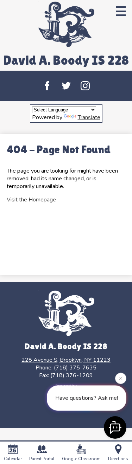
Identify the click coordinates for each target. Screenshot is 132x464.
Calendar (13, 459)
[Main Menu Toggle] (120, 11)
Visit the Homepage (31, 200)
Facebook (47, 85)
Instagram (85, 85)
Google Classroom (81, 459)
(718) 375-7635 (75, 368)
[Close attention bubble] (120, 378)
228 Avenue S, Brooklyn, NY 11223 (66, 360)
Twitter (66, 85)
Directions (118, 459)
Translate (89, 117)
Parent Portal (42, 459)
